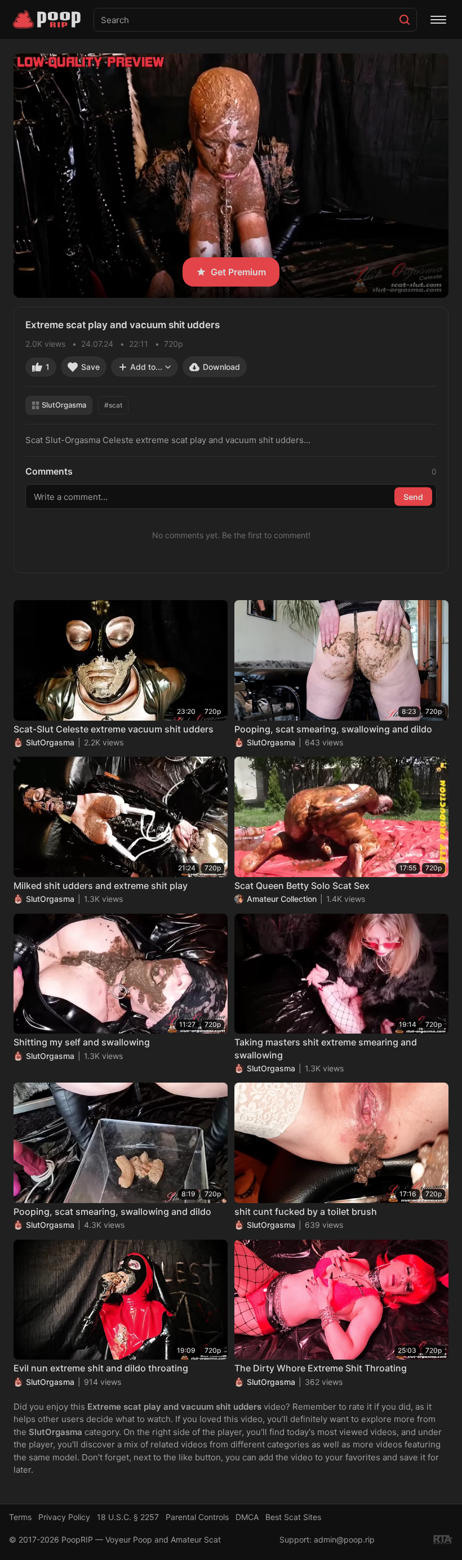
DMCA (247, 1517)
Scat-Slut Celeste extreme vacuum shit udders (114, 729)
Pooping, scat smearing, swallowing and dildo (333, 729)
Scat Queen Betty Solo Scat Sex (302, 885)
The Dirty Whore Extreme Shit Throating (320, 1368)
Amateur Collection (282, 899)
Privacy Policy (64, 1517)
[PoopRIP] (48, 19)
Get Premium (238, 272)
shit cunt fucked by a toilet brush (305, 1211)
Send (413, 496)
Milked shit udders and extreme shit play (101, 885)
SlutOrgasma (64, 404)
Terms (20, 1517)
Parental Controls (197, 1517)
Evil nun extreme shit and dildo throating (101, 1368)
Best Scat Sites (293, 1517)
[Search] (404, 19)
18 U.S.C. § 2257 (128, 1517)
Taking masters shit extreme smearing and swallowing (325, 1048)
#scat (113, 405)
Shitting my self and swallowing (82, 1042)
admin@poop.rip (344, 1539)
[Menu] (438, 19)
